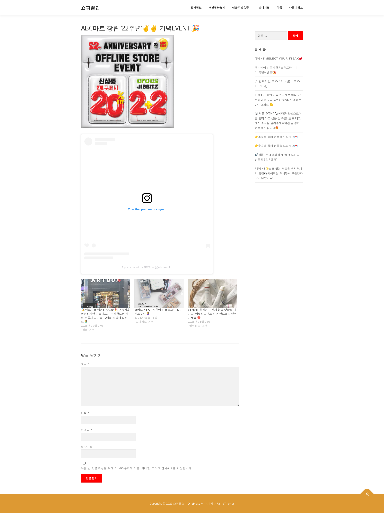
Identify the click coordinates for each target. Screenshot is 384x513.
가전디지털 (263, 7)
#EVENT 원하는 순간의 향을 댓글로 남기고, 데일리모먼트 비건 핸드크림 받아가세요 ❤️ (212, 313)
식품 (279, 7)
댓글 (85, 364)
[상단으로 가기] (367, 494)
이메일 (86, 429)
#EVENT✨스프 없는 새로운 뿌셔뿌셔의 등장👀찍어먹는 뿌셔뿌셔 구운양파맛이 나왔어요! (279, 173)
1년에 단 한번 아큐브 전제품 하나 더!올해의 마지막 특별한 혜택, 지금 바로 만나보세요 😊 (278, 99)
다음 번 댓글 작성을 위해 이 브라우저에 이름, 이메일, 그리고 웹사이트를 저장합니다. (136, 468)
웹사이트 (87, 446)
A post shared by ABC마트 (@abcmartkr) (147, 267)
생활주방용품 (240, 7)
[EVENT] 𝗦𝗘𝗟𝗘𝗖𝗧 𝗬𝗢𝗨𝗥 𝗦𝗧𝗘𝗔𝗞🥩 (278, 58)
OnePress (194, 503)
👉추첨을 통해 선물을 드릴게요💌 (276, 137)
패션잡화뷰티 (217, 7)
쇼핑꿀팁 (90, 7)
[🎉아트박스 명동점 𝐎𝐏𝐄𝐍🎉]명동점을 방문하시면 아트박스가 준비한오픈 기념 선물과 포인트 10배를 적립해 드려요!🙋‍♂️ (105, 315)
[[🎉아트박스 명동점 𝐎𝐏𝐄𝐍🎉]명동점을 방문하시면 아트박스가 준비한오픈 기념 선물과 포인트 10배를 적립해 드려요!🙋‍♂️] (105, 293)
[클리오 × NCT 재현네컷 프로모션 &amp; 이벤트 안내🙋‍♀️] (159, 293)
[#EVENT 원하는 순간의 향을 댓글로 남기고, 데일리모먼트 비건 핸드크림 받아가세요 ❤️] (212, 293)
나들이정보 (296, 7)
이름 (85, 413)
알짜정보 (196, 7)
